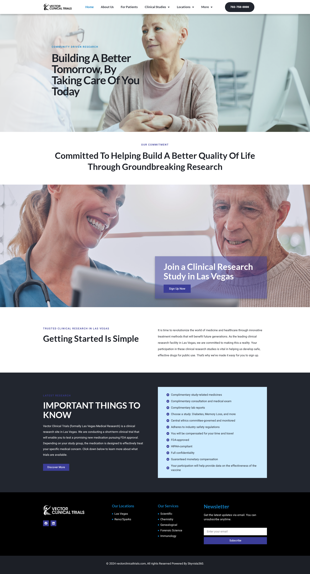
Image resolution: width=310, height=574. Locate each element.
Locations (183, 7)
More (205, 7)
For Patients (129, 7)
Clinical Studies (155, 7)
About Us (107, 7)
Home (89, 7)
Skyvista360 (195, 563)
